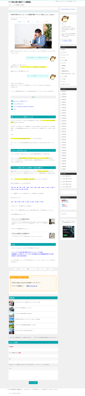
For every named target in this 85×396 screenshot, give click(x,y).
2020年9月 (64, 158)
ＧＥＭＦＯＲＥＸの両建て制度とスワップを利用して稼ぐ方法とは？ (21, 337)
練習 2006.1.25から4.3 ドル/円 (68, 73)
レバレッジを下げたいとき (18, 103)
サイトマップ (64, 213)
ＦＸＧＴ (63, 81)
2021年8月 (64, 128)
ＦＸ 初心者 (64, 76)
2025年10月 (64, 96)
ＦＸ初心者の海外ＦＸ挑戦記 (19, 2)
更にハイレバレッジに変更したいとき (20, 101)
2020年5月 (64, 169)
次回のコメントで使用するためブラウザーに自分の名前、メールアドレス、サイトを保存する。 (29, 364)
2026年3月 (64, 91)
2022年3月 (64, 110)
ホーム (10, 4)
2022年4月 (64, 107)
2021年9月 (64, 126)
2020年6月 (64, 166)
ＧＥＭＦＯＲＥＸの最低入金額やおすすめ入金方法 (23, 313)
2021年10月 (64, 123)
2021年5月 (64, 136)
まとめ (14, 109)
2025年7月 (64, 104)
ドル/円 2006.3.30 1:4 (66, 176)
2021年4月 (64, 139)
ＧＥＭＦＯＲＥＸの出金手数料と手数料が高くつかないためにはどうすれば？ (46, 337)
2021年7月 (64, 131)
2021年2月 (64, 144)
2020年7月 (64, 163)
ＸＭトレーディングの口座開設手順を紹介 (21, 219)
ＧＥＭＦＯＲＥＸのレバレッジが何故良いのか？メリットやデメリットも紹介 (27, 302)
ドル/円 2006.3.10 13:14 (67, 181)
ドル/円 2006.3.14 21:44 (67, 178)
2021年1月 (64, 147)
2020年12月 (64, 150)
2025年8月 (64, 102)
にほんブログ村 (64, 206)
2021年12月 (64, 118)
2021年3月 (64, 142)
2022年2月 (64, 112)
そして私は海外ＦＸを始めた (19, 4)
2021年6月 (64, 134)
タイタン (63, 57)
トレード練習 (64, 60)
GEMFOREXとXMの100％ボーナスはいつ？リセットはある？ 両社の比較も (27, 319)
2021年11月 (64, 120)
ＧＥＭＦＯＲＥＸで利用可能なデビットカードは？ (23, 307)
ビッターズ (64, 62)
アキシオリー (64, 52)
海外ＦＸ (63, 68)
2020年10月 (64, 155)
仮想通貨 (63, 65)
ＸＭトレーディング (65, 84)
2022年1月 (64, 115)
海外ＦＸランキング (32, 286)
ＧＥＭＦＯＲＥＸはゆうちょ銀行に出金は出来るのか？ (24, 330)
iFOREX (63, 49)
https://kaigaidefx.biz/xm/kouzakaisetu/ (18, 220)
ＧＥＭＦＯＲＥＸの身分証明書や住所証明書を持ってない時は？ (25, 324)
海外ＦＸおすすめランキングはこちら (68, 9)
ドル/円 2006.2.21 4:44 (66, 184)
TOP (15, 389)
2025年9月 (64, 99)
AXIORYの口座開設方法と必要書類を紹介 (20, 233)
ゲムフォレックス (14, 19)
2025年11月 (64, 94)
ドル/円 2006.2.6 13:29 (66, 186)
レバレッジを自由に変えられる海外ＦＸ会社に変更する (23, 106)
